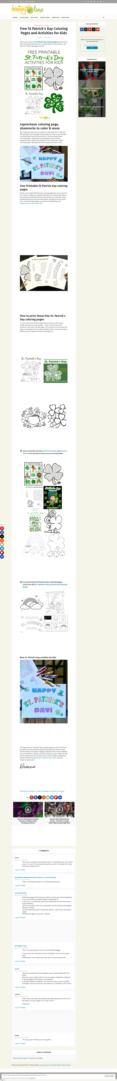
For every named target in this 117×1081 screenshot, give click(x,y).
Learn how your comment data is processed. (55, 1065)
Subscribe (23, 791)
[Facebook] (36, 797)
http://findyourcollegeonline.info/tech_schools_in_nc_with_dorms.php (35, 877)
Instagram (45, 791)
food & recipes (24, 17)
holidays (47, 25)
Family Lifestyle (39, 25)
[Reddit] (44, 797)
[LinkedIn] (52, 797)
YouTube (61, 791)
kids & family (65, 17)
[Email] (48, 797)
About (16, 1)
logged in (25, 1058)
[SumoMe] (60, 797)
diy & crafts (34, 17)
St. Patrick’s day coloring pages (46, 42)
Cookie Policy (32, 1078)
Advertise (21, 1)
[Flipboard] (56, 797)
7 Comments (47, 37)
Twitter (38, 791)
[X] (40, 797)
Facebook (31, 791)
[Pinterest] (32, 797)
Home (13, 1)
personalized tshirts (20, 893)
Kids (51, 25)
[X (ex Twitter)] (86, 29)
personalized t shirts (21, 946)
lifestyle (15, 17)
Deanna (41, 37)
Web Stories (32, 1)
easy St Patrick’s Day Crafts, (46, 758)
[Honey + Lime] (28, 9)
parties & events (45, 17)
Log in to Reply (20, 870)
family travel (55, 17)
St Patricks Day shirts (50, 451)
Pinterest (54, 791)
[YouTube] (97, 29)
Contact (26, 1)
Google (17, 969)
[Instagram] (94, 29)
